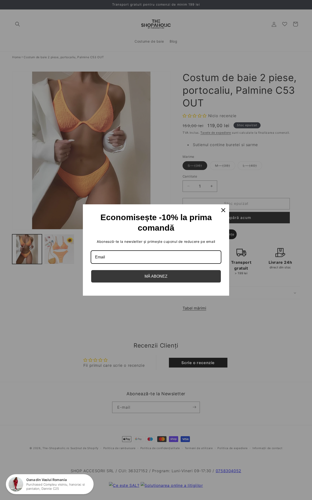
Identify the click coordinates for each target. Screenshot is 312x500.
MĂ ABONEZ (156, 276)
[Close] (223, 210)
